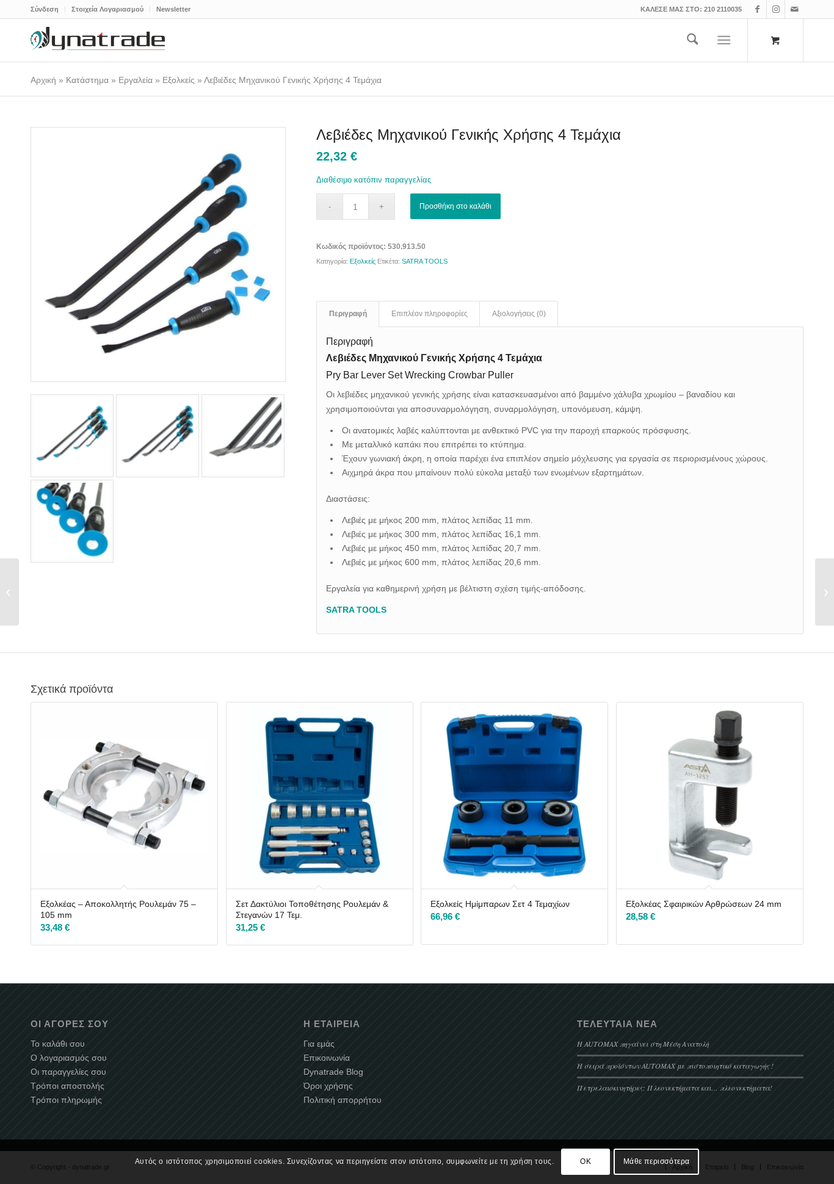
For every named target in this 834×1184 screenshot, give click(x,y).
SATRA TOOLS (425, 261)
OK (585, 1161)
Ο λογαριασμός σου (69, 1058)
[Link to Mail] (794, 9)
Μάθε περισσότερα (657, 1161)
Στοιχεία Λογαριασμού (107, 9)
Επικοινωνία (326, 1058)
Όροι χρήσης (328, 1086)
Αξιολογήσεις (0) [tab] (519, 313)
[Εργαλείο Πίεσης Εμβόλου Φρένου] (9, 592)
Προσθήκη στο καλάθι (455, 206)
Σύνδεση (45, 9)
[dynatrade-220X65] (98, 40)
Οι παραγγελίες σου (68, 1072)
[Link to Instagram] (776, 9)
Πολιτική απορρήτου (342, 1100)
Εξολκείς (178, 80)
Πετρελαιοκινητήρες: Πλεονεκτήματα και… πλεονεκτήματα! (674, 1087)
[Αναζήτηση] (692, 40)
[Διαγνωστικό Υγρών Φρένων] (824, 592)
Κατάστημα (87, 80)
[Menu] (724, 40)
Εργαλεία (135, 80)
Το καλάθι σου (58, 1044)
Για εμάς (319, 1044)
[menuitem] (48, 9)
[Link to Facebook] (757, 9)
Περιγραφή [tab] (348, 313)
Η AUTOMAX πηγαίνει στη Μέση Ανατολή (643, 1044)
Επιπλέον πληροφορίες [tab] (429, 313)
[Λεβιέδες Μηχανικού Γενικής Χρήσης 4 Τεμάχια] (158, 254)
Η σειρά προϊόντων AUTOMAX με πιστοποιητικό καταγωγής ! (675, 1065)
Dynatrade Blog (333, 1072)
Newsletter (173, 9)
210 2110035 (723, 9)
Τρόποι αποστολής (67, 1086)
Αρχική (43, 80)
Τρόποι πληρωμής (66, 1100)
